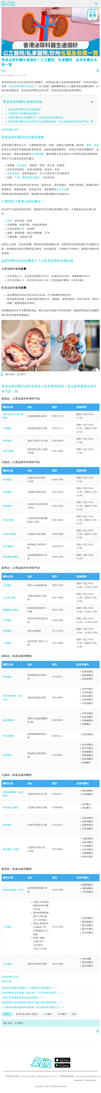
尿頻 (9, 220)
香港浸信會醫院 (11, 807)
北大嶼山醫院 (9, 598)
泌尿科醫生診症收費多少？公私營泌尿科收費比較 (35, 117)
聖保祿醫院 (8, 736)
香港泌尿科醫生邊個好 (21, 86)
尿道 (96, 145)
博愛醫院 (7, 631)
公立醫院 (47, 1014)
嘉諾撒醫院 (8, 720)
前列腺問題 (37, 154)
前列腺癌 (22, 165)
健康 (3, 71)
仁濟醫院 (7, 643)
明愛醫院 (7, 479)
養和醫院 (7, 677)
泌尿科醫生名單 (10, 129)
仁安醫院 (7, 927)
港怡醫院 (7, 755)
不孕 (17, 177)
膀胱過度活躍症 (31, 177)
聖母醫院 (7, 506)
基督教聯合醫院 (11, 557)
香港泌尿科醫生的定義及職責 (24, 109)
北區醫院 (7, 585)
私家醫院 (62, 1014)
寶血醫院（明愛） (12, 849)
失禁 (22, 228)
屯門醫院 (7, 620)
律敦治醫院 (8, 451)
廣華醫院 (7, 492)
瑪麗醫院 (7, 428)
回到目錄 (6, 981)
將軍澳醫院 (8, 546)
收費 (74, 1014)
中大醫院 (7, 964)
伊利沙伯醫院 (9, 534)
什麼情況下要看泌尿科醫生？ (24, 113)
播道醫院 (7, 825)
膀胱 (88, 145)
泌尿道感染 (13, 173)
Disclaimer (78, 1080)
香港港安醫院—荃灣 (13, 890)
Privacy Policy (90, 1080)
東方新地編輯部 (8, 75)
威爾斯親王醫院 (11, 610)
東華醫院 (7, 441)
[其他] (98, 72)
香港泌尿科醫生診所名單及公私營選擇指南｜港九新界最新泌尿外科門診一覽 (50, 121)
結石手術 (61, 189)
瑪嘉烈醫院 (8, 520)
